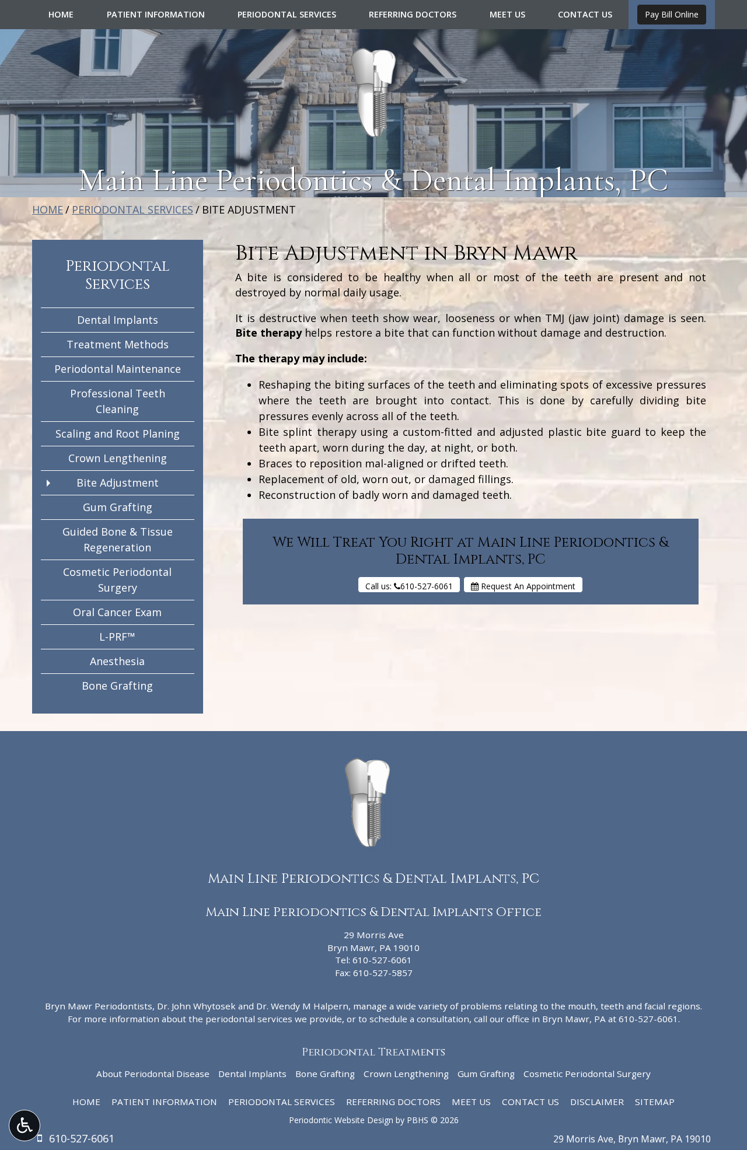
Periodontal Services (287, 14)
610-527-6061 (382, 960)
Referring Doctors (412, 14)
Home (61, 14)
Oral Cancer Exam (117, 612)
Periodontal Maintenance (117, 369)
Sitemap (655, 1101)
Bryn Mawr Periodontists (98, 1006)
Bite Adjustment (117, 483)
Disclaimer (597, 1101)
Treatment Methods (118, 344)
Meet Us (507, 14)
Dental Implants (117, 320)
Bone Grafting (117, 686)
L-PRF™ (117, 637)
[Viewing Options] (24, 1125)
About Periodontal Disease (153, 1073)
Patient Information (156, 14)
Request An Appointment (527, 586)
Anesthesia (117, 661)
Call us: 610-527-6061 (409, 586)
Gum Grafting (117, 507)
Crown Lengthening (117, 458)
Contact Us (585, 14)
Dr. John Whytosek (196, 1006)
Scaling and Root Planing (117, 434)
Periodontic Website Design (341, 1119)
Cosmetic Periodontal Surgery (117, 580)
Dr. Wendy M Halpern (302, 1006)
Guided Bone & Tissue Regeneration (117, 539)
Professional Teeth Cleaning (117, 401)
